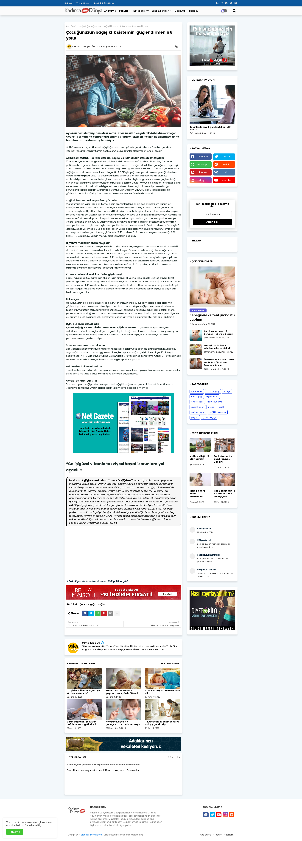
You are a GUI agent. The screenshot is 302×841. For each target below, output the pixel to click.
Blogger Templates (91, 834)
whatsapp (202, 164)
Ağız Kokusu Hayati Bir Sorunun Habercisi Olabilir (218, 332)
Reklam (193, 10)
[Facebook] (85, 613)
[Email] (110, 613)
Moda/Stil (180, 10)
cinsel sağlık (197, 401)
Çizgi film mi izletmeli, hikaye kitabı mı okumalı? (83, 692)
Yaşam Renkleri (160, 10)
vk (226, 172)
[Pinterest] (104, 613)
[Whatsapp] (98, 613)
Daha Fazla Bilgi (33, 825)
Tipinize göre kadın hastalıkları (197, 493)
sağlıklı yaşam (198, 412)
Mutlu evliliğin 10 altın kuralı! (199, 457)
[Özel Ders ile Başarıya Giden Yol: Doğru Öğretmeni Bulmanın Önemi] (196, 363)
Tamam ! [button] (14, 831)
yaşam (194, 417)
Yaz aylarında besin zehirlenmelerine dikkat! (217, 347)
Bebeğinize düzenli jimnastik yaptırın (212, 317)
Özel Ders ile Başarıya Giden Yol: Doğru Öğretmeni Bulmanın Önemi (219, 362)
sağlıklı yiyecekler (218, 412)
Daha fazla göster (169, 663)
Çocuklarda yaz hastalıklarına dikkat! (162, 692)
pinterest (203, 172)
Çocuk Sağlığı (87, 604)
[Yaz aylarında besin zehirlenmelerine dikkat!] (196, 349)
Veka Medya (91, 643)
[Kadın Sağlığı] (212, 104)
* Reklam (229, 834)
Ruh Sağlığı (196, 396)
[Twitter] (91, 613)
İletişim (68, 3)
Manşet (227, 391)
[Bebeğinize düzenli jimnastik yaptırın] (212, 286)
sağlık (82, 26)
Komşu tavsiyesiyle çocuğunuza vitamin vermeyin (123, 723)
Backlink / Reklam (104, 3)
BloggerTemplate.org (131, 834)
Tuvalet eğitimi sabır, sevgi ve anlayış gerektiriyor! (162, 723)
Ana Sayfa (110, 10)
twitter (226, 156)
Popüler (123, 10)
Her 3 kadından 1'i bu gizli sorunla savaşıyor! (224, 493)
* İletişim (217, 834)
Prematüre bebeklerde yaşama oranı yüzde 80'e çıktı (123, 692)
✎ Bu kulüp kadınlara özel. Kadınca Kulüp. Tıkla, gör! (97, 581)
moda (211, 407)
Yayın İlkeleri (83, 3)
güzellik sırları (197, 407)
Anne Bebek (196, 391)
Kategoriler (140, 10)
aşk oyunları (212, 396)
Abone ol (212, 221)
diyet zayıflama (214, 401)
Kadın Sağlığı (213, 391)
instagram (202, 180)
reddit (226, 164)
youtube (226, 180)
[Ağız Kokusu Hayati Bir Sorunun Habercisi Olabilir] (196, 335)
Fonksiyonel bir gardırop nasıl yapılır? (223, 459)
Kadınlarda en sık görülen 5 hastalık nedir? (210, 128)
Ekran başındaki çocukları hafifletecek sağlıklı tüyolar (82, 723)
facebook (203, 156)
